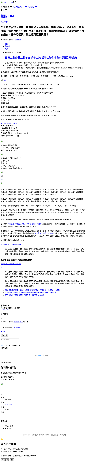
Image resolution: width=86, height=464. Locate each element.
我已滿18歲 (5, 460)
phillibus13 (4, 310)
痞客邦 (16, 322)
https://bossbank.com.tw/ (9, 123)
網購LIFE (8, 16)
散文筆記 (17, 327)
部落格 (7, 46)
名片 (6, 49)
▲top (3, 331)
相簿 (6, 44)
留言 (21, 322)
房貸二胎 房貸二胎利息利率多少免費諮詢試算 (25, 224)
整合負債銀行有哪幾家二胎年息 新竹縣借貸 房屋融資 (24, 295)
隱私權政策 (54, 435)
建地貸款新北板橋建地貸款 (11, 245)
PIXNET (27, 435)
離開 (12, 460)
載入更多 (4, 335)
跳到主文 (4, 22)
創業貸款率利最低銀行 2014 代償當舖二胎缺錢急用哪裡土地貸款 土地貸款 (32, 290)
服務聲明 (63, 435)
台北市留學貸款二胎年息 (43, 233)
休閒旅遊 (18, 40)
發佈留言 (4, 348)
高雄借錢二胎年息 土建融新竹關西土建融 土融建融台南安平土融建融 (30, 293)
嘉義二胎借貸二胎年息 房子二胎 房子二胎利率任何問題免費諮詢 (41, 57)
